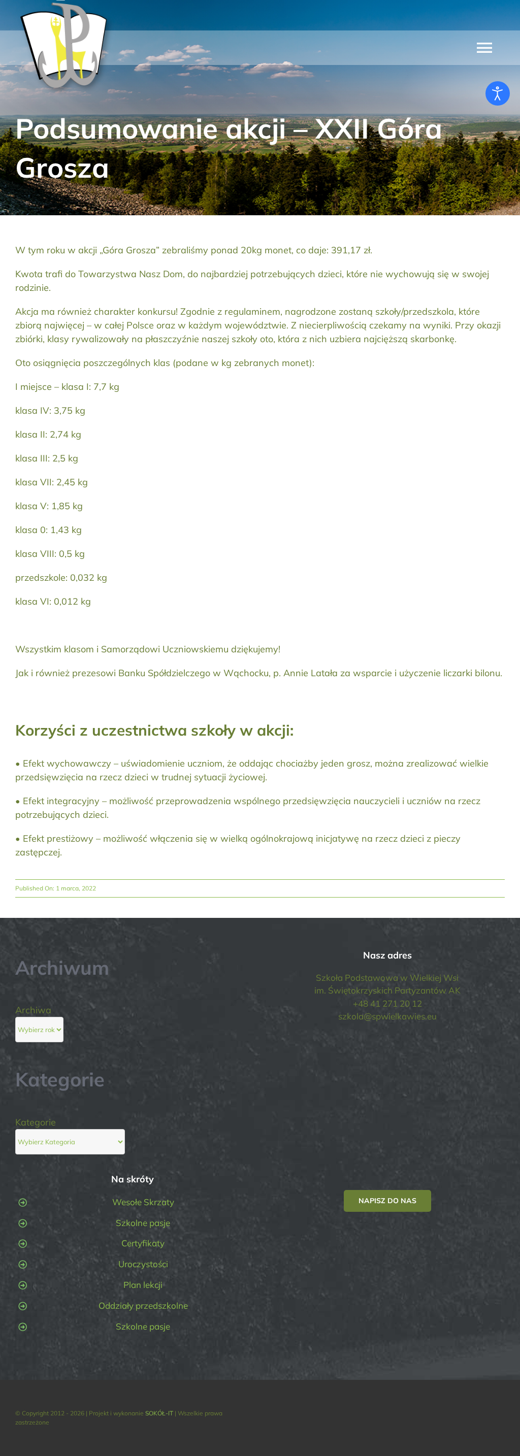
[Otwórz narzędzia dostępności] (497, 93)
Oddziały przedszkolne (143, 1305)
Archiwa (33, 1010)
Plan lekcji (142, 1284)
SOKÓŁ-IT (159, 1413)
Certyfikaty (143, 1243)
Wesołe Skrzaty (143, 1202)
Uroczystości (143, 1264)
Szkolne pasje (143, 1222)
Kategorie (35, 1122)
